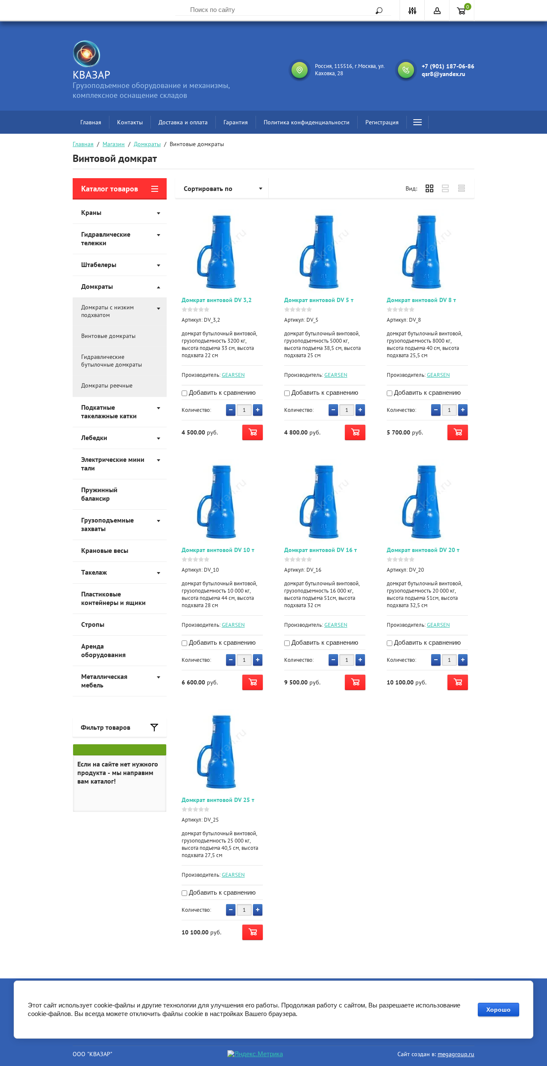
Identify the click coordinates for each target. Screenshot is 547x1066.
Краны (91, 212)
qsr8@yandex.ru (443, 74)
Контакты (130, 122)
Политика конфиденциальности (307, 122)
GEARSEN (233, 375)
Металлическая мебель (104, 680)
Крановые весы (104, 550)
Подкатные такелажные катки (109, 411)
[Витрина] (429, 188)
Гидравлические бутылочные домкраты (111, 360)
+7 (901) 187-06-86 (448, 66)
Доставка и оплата (183, 122)
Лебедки (94, 437)
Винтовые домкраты (108, 336)
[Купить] (252, 432)
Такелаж (94, 572)
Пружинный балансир (99, 493)
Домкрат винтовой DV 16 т (320, 550)
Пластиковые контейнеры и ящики (113, 598)
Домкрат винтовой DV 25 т (218, 800)
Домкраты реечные (106, 385)
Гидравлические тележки (105, 238)
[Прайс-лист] (462, 188)
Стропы (92, 624)
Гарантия (236, 122)
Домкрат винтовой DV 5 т (318, 300)
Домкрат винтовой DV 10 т (218, 550)
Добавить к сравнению (221, 392)
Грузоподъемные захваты (107, 524)
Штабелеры (98, 264)
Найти (376, 10)
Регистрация (382, 122)
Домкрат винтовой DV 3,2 (217, 300)
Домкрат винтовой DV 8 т (421, 300)
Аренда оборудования (103, 650)
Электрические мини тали (112, 463)
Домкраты (147, 144)
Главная (90, 122)
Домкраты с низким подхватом (107, 311)
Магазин (114, 144)
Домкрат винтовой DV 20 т (423, 550)
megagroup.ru (456, 1054)
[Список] (446, 188)
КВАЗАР (91, 75)
